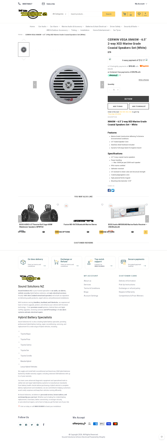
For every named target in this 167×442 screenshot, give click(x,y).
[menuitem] (32, 26)
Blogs (86, 292)
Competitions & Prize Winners (131, 296)
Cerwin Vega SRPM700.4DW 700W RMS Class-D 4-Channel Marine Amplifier (127, 226)
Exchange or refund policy (129, 288)
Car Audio (42, 26)
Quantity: (111, 84)
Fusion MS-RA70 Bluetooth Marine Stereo (36, 224)
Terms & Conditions (92, 288)
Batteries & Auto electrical (96, 26)
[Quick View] (44, 232)
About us (87, 281)
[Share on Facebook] (109, 190)
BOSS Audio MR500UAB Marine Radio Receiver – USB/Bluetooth (83, 226)
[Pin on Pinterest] (116, 190)
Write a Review (144, 80)
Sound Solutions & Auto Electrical (75, 437)
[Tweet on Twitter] (112, 190)
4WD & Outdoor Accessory (57, 30)
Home (32, 26)
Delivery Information (127, 281)
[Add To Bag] (102, 232)
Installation (84, 30)
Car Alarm (54, 26)
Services (87, 285)
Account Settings (91, 296)
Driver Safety (115, 26)
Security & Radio (130, 26)
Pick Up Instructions (127, 285)
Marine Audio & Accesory (72, 26)
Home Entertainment (101, 30)
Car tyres (117, 30)
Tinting (74, 30)
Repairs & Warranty (127, 292)
